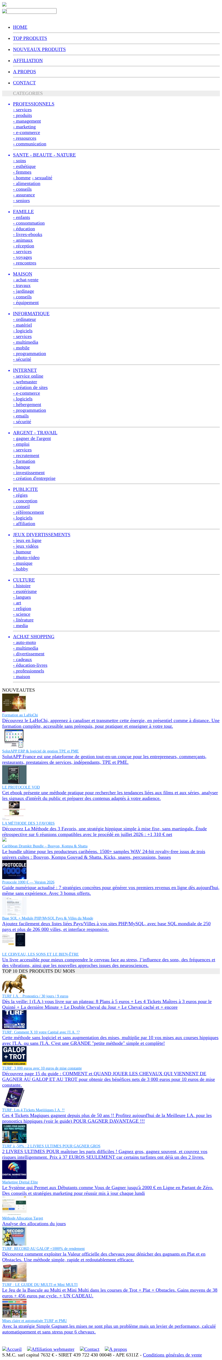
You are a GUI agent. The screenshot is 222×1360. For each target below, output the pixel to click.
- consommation (29, 223)
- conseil (21, 506)
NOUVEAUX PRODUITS (39, 49)
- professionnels (28, 670)
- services (22, 109)
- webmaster (25, 381)
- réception (23, 245)
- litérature (23, 619)
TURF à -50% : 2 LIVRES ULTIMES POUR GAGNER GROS (51, 1146)
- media (20, 625)
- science (21, 614)
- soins (19, 160)
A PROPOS (24, 71)
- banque (21, 467)
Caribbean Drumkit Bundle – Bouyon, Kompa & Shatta (44, 846)
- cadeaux (22, 659)
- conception (25, 500)
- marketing (24, 126)
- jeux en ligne (27, 540)
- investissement (29, 472)
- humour (22, 551)
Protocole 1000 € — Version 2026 (28, 882)
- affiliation (24, 523)
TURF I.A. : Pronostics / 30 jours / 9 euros (35, 996)
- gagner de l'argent (32, 438)
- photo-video (26, 557)
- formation (24, 461)
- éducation (24, 228)
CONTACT (24, 82)
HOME (20, 27)
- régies (20, 495)
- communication (29, 143)
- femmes (22, 172)
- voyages (22, 257)
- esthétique (24, 166)
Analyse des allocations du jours (34, 1223)
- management (27, 121)
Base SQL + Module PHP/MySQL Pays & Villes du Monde (47, 918)
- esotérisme (25, 591)
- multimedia (25, 342)
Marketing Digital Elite (20, 1182)
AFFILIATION (28, 60)
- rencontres (24, 263)
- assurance (24, 194)
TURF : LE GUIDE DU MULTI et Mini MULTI (40, 1285)
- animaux (23, 240)
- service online (28, 376)
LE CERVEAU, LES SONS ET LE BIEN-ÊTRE (40, 954)
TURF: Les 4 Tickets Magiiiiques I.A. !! (33, 1110)
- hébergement (27, 404)
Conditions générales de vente (172, 1355)
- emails (21, 416)
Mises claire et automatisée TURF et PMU (34, 1321)
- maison (21, 676)
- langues (22, 597)
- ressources (24, 138)
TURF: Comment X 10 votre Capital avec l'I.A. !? (41, 1032)
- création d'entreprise (34, 478)
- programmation (29, 353)
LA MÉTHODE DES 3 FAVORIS (28, 823)
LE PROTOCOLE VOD (21, 787)
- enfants (21, 217)
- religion (22, 608)
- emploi (21, 444)
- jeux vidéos (25, 546)
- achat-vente (25, 279)
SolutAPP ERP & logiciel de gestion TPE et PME (40, 751)
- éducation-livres (30, 665)
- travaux (22, 285)
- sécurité (22, 359)
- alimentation (26, 183)
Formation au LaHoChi (20, 715)
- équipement (26, 302)
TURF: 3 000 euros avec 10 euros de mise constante (42, 1068)
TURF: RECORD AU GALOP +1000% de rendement (43, 1249)
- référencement (28, 512)
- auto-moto (24, 642)
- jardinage (23, 291)
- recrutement (26, 455)
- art (17, 602)
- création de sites (30, 387)
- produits (22, 115)
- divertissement (28, 653)
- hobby (20, 569)
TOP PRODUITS (30, 38)
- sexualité (42, 177)
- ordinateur (24, 319)
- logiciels (22, 330)
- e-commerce (26, 132)
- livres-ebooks (27, 234)
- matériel (22, 325)
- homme (22, 177)
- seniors (21, 200)
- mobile (21, 347)
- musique (22, 563)
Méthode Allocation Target (22, 1218)
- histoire (22, 585)
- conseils (22, 189)
